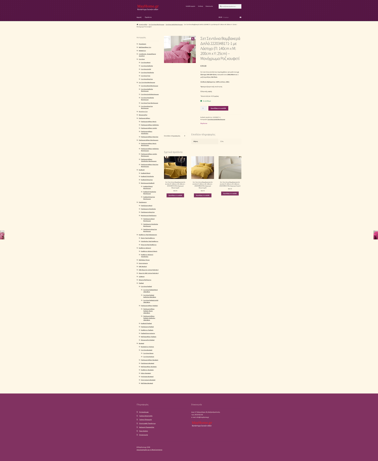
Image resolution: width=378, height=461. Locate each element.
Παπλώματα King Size (148, 212)
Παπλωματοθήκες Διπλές (149, 128)
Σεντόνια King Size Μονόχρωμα (147, 107)
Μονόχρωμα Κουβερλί (147, 183)
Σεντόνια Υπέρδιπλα (147, 72)
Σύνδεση (200, 6)
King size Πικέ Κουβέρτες (149, 245)
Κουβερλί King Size (147, 180)
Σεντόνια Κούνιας (148, 357)
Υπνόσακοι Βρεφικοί (147, 376)
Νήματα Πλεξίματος (145, 280)
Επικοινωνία (209, 6)
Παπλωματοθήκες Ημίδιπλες (150, 125)
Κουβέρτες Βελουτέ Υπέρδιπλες (147, 255)
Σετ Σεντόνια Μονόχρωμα (156, 24)
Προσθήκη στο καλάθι (218, 108)
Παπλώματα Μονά (146, 205)
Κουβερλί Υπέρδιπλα (147, 176)
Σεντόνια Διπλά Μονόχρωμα (174, 24)
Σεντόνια (142, 59)
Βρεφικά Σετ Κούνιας (147, 347)
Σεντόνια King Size (147, 79)
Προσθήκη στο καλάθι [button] (175, 195)
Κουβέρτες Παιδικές (147, 330)
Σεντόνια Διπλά (146, 69)
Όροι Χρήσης (143, 431)
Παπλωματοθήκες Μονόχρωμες (148, 140)
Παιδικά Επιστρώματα (148, 333)
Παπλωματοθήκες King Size (149, 137)
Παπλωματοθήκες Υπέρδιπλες (146, 132)
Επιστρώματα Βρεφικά (148, 380)
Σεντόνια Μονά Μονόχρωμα (149, 86)
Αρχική (139, 17)
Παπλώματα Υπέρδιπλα (148, 209)
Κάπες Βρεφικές (146, 373)
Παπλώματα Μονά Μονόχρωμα (148, 220)
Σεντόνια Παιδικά (146, 286)
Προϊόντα (148, 17)
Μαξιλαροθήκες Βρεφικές (149, 367)
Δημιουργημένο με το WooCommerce (149, 450)
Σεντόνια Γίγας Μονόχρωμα (149, 103)
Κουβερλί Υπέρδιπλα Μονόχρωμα (149, 193)
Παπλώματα (142, 202)
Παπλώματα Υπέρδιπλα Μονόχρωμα (150, 225)
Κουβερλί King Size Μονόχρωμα (149, 198)
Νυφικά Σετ (142, 50)
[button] (192, 38)
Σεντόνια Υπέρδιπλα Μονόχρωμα (147, 99)
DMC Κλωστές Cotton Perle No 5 (148, 270)
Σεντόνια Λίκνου (148, 353)
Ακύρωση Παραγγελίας (146, 427)
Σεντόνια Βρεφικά (146, 350)
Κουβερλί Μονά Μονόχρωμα (147, 187)
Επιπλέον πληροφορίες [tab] (172, 136)
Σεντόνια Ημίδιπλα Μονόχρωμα (147, 90)
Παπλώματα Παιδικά (147, 327)
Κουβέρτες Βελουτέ (145, 248)
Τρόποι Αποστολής (145, 416)
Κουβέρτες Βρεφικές (147, 370)
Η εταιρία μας (144, 412)
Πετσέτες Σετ (143, 111)
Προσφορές (142, 44)
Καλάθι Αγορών (190, 6)
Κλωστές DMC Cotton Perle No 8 (148, 273)
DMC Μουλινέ (143, 266)
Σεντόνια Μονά (145, 62)
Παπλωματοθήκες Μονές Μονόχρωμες (148, 144)
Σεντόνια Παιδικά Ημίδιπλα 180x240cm (149, 296)
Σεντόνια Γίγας (145, 76)
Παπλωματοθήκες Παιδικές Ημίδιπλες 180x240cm (149, 318)
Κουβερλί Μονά (145, 173)
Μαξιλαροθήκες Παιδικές (148, 337)
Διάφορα (141, 276)
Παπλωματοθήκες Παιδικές (149, 306)
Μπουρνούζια (143, 115)
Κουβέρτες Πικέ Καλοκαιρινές (148, 235)
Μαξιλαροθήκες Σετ (145, 47)
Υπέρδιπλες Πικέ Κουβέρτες (149, 241)
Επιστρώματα (143, 263)
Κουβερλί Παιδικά (146, 323)
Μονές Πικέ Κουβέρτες (148, 238)
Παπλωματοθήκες (144, 118)
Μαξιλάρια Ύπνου (144, 260)
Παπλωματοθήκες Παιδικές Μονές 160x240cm (149, 311)
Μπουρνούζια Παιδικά (147, 340)
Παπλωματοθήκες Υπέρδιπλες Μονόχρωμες (149, 160)
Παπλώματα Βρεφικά (147, 363)
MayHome (203, 123)
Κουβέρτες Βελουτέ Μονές (149, 251)
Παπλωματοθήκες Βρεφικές (149, 360)
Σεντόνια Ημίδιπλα (147, 66)
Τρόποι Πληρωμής (145, 420)
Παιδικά (141, 283)
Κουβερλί (142, 170)
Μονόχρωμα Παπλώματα (148, 215)
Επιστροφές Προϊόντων (147, 423)
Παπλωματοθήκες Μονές (148, 121)
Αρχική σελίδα (143, 24)
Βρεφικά (141, 343)
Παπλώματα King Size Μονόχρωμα (150, 230)
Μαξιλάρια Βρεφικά (147, 383)
